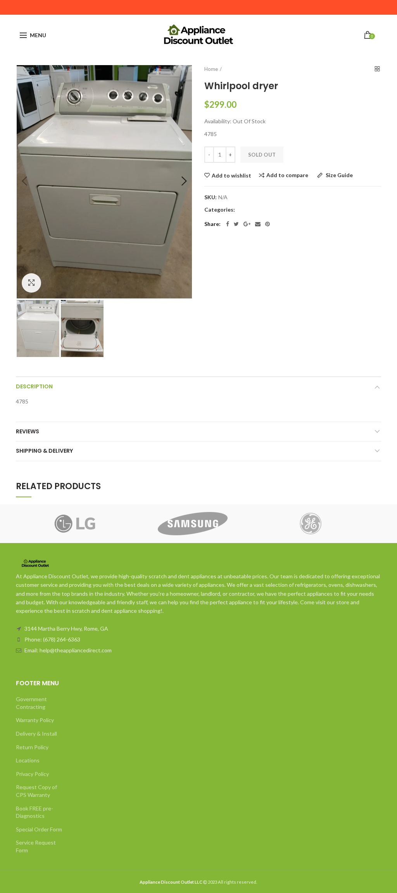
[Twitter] (236, 224)
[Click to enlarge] (31, 283)
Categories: (219, 210)
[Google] (247, 224)
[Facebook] (227, 224)
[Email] (258, 224)
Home (211, 69)
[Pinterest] (267, 224)
